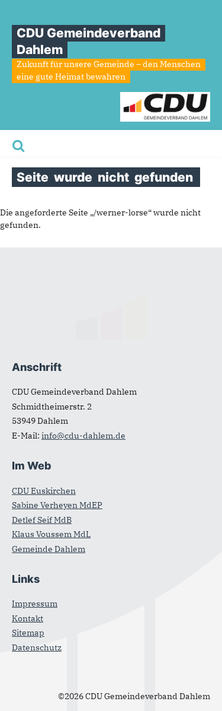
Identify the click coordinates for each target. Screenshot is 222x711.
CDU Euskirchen (44, 490)
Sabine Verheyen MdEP (57, 505)
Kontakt (27, 618)
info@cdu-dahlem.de (83, 435)
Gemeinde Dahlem (48, 549)
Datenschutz (37, 647)
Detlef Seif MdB (42, 520)
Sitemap (28, 632)
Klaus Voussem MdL (51, 534)
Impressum (34, 603)
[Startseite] (165, 98)
